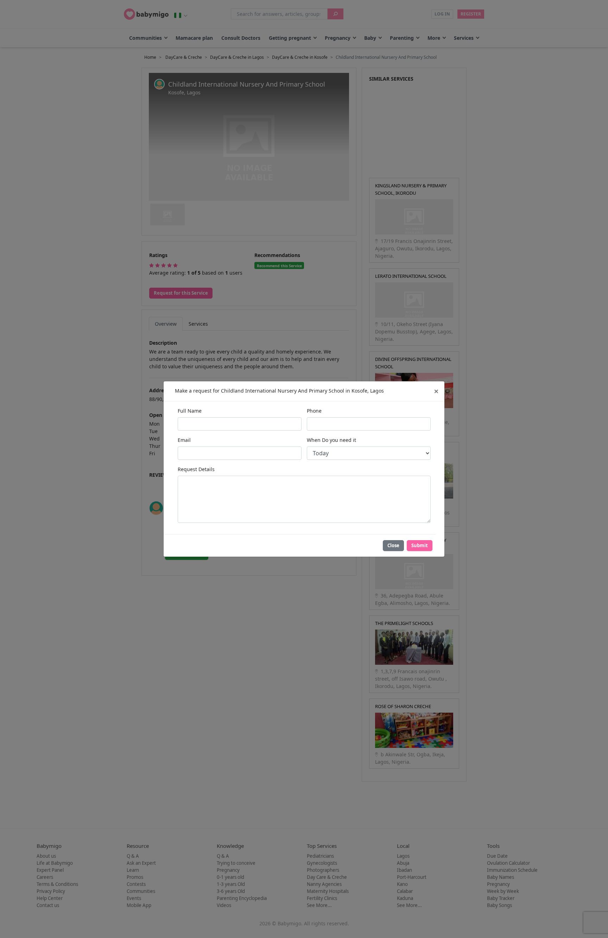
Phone (314, 410)
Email (184, 440)
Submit (419, 545)
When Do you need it (331, 440)
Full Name (190, 410)
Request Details (196, 469)
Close (393, 545)
